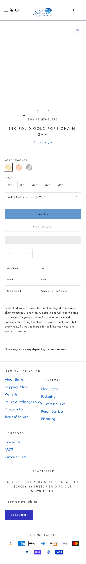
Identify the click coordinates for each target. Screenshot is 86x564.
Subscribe (19, 515)
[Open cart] (80, 10)
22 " (48, 185)
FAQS (9, 449)
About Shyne (14, 379)
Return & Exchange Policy (23, 401)
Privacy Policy (14, 409)
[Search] (73, 10)
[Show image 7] (49, 115)
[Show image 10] (62, 115)
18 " (22, 185)
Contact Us (12, 442)
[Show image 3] (32, 115)
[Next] (48, 111)
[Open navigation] (6, 10)
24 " (61, 185)
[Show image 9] (58, 115)
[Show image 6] (45, 115)
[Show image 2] (28, 115)
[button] (43, 240)
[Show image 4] (37, 115)
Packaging (48, 396)
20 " (35, 185)
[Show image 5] (41, 115)
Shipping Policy (16, 387)
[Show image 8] (53, 115)
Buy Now (43, 214)
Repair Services (52, 411)
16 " (9, 185)
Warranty (11, 394)
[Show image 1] (24, 115)
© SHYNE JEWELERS (43, 535)
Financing (48, 418)
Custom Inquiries (53, 403)
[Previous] (37, 111)
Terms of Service (16, 416)
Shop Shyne (49, 389)
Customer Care (16, 456)
